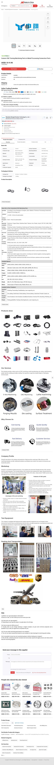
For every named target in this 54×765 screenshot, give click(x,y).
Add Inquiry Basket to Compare (27, 50)
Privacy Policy (46, 759)
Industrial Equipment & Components (11, 9)
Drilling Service (5, 740)
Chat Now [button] (41, 69)
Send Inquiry (14, 69)
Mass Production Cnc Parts (21, 749)
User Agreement (34, 759)
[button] (48, 142)
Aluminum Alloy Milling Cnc (7, 749)
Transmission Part (30, 746)
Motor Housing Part (6, 752)
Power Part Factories (6, 746)
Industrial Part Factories (19, 746)
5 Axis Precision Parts (31, 725)
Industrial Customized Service (24, 9)
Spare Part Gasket (42, 749)
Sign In (3, 133)
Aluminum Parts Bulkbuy (18, 752)
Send (13, 672)
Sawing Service (14, 740)
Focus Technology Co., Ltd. (18, 759)
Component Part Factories (42, 746)
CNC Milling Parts (43, 725)
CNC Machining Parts (18, 725)
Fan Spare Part (33, 749)
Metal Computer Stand (31, 727)
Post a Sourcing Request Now (39, 672)
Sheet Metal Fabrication (6, 725)
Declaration (41, 759)
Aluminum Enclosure (18, 727)
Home (2, 9)
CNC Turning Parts (5, 727)
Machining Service (34, 9)
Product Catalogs (20, 722)
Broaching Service (23, 740)
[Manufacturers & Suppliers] (27, 2)
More (2, 755)
